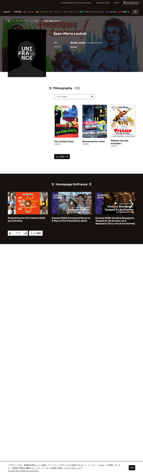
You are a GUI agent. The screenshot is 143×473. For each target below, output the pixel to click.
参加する (126, 12)
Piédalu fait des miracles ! (119, 142)
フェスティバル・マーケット (51, 12)
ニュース (30, 12)
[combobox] (74, 96)
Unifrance (113, 12)
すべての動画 (36, 233)
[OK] (132, 468)
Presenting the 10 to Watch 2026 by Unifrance (26, 219)
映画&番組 (18, 12)
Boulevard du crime (93, 141)
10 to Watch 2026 (102, 3)
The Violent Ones (64, 141)
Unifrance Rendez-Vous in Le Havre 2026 (76, 3)
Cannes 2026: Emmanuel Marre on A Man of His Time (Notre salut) (71, 219)
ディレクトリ (73, 12)
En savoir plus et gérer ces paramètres (23, 471)
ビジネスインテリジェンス (93, 12)
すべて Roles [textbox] (62, 96)
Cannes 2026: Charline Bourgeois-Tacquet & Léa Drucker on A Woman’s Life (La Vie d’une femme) (115, 221)
